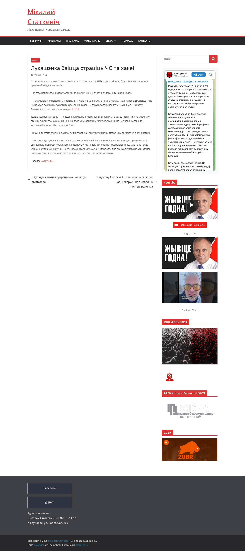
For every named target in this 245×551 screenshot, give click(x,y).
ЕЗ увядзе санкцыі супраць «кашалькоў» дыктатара (59, 179)
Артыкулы (54, 40)
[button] (114, 40)
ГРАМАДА (127, 40)
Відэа (109, 40)
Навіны (35, 60)
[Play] (191, 205)
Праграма (72, 40)
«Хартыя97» (48, 160)
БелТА (75, 109)
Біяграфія (36, 40)
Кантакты (144, 40)
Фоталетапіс (92, 40)
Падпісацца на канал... (192, 224)
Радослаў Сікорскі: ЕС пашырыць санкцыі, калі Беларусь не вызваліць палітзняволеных (125, 182)
